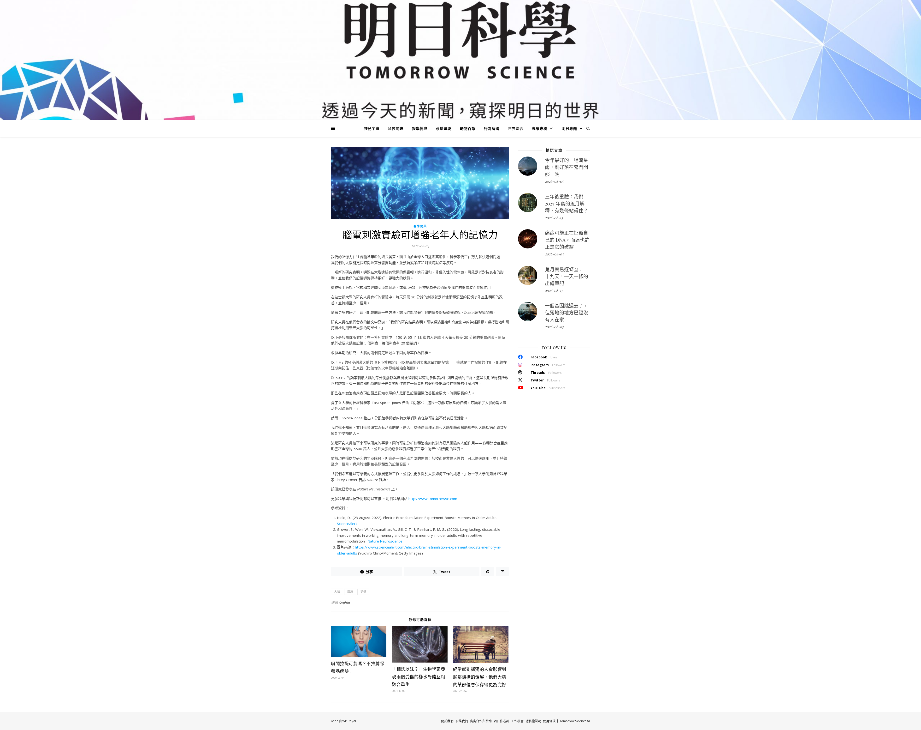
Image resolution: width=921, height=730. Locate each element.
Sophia (344, 602)
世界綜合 (515, 128)
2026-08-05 (554, 181)
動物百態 (467, 128)
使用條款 (549, 721)
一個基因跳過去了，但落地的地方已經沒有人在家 (566, 312)
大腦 (337, 592)
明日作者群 (501, 721)
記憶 (363, 592)
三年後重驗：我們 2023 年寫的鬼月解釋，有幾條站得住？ (566, 203)
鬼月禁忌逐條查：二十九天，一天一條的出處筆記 (566, 276)
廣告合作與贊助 (481, 721)
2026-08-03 (554, 254)
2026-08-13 (554, 217)
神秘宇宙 (371, 128)
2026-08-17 (554, 290)
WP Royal (349, 721)
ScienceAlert (347, 523)
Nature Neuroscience (384, 541)
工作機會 (517, 721)
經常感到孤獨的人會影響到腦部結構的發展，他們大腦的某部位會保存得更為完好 (479, 677)
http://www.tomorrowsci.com (432, 498)
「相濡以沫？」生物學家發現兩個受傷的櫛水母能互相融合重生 (418, 676)
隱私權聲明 (533, 721)
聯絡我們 (461, 721)
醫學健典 (419, 128)
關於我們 (447, 721)
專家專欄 (539, 128)
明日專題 (569, 128)
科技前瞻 (395, 128)
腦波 (350, 592)
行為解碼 (491, 128)
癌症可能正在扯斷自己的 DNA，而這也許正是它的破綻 (567, 239)
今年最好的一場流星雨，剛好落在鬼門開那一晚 (566, 167)
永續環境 (443, 128)
